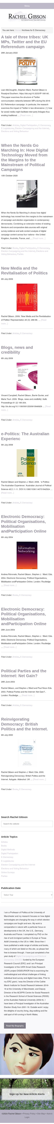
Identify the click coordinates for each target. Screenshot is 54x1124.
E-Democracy (44, 125)
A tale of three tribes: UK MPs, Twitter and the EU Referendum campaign (24, 42)
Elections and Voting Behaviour (15, 131)
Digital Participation (28, 125)
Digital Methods (8, 849)
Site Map (41, 1113)
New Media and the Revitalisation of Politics (24, 270)
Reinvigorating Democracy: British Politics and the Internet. (24, 724)
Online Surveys (8, 872)
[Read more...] (26, 115)
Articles (16, 125)
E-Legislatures (7, 128)
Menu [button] (27, 6)
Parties (20, 254)
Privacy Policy (29, 1113)
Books (15, 247)
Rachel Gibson (27, 19)
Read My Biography (15, 1025)
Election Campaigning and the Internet (32, 128)
